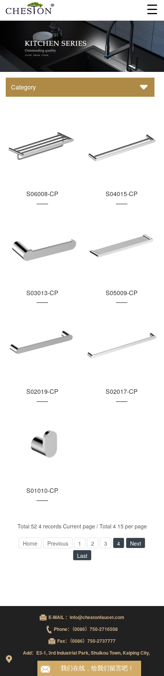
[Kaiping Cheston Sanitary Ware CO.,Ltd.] (82, 8)
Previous (57, 543)
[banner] (82, 46)
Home (30, 543)
